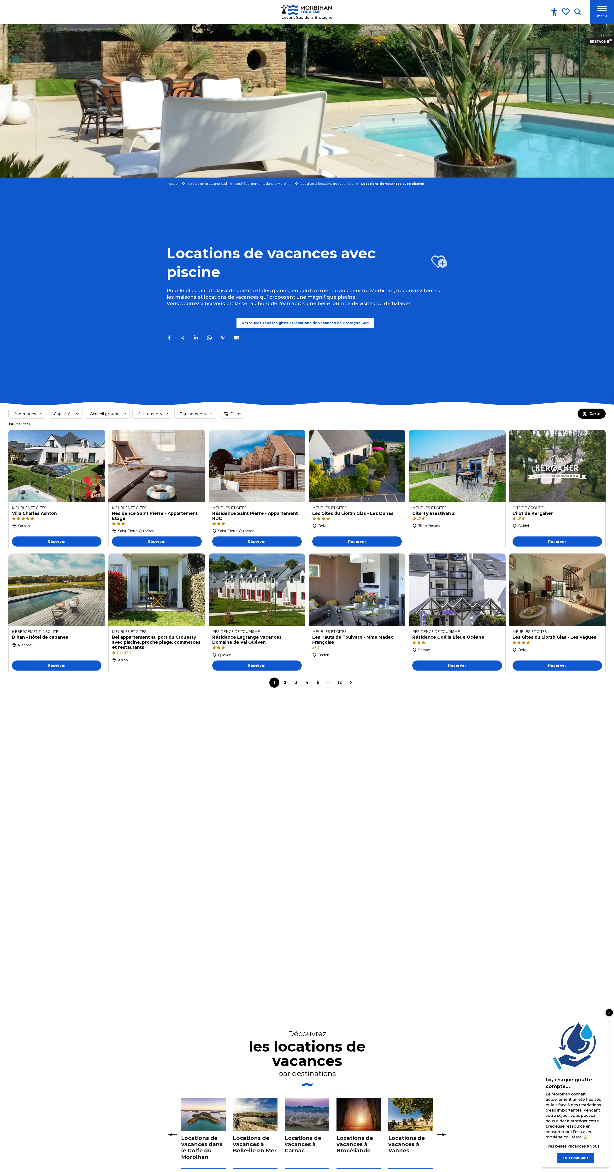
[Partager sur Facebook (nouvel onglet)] (169, 338)
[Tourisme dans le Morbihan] (307, 12)
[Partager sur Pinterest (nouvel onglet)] (222, 338)
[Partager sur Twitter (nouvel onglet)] (182, 338)
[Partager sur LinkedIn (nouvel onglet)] (196, 338)
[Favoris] (566, 11)
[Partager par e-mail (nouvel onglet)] (236, 338)
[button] (578, 12)
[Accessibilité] (554, 12)
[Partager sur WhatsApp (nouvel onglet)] (209, 338)
